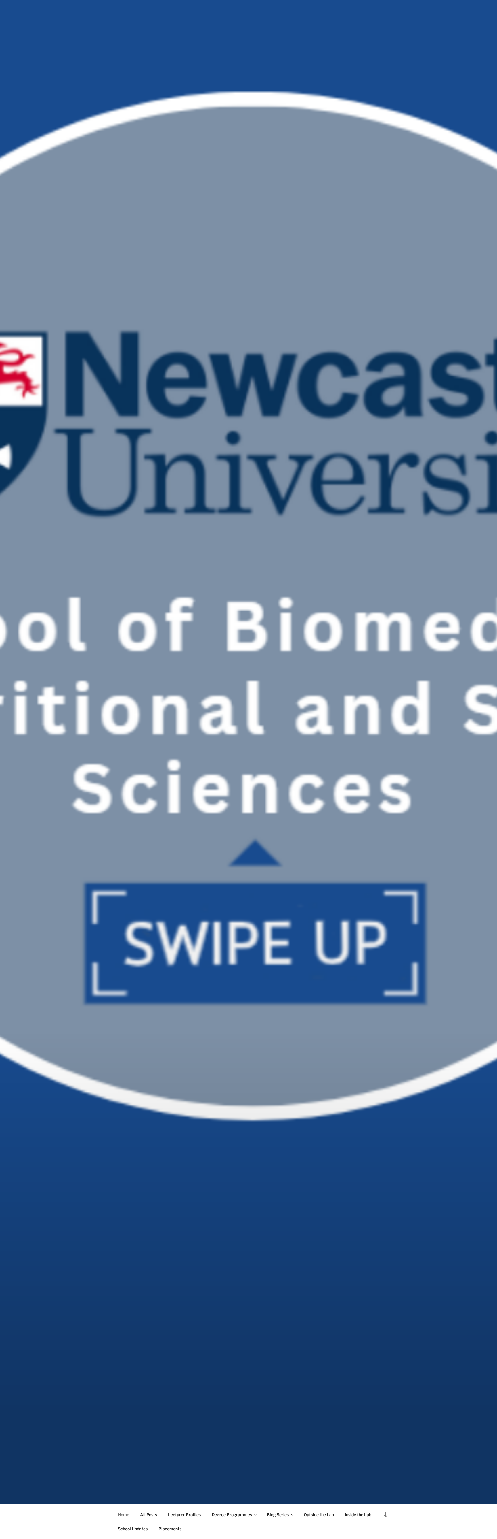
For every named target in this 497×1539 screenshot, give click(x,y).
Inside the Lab (358, 1514)
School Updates (133, 1528)
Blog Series (278, 1514)
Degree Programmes (232, 1514)
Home (123, 1514)
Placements (169, 1528)
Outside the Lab (319, 1514)
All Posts (148, 1514)
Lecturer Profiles (184, 1514)
